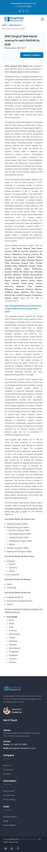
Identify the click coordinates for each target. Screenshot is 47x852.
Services (7, 773)
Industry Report (10, 816)
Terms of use (9, 795)
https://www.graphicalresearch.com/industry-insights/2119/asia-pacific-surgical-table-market (23, 308)
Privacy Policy (9, 799)
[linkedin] (20, 11)
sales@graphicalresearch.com (23, 3)
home (4, 25)
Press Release (9, 825)
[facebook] (27, 11)
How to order (8, 791)
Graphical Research (28, 839)
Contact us (17, 712)
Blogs (5, 821)
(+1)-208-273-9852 (24, 6)
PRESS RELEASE (15, 25)
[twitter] (23, 11)
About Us (7, 765)
